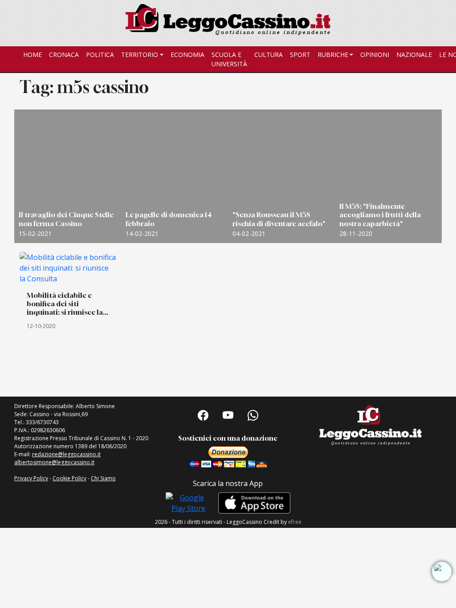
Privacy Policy (31, 478)
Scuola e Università (229, 59)
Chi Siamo (103, 478)
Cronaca (64, 54)
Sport (300, 54)
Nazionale (414, 54)
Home (32, 54)
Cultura (268, 54)
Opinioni (374, 54)
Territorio (139, 54)
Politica (100, 54)
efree (294, 522)
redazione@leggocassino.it (66, 454)
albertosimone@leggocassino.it (54, 462)
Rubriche (333, 54)
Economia (187, 54)
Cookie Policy (69, 478)
